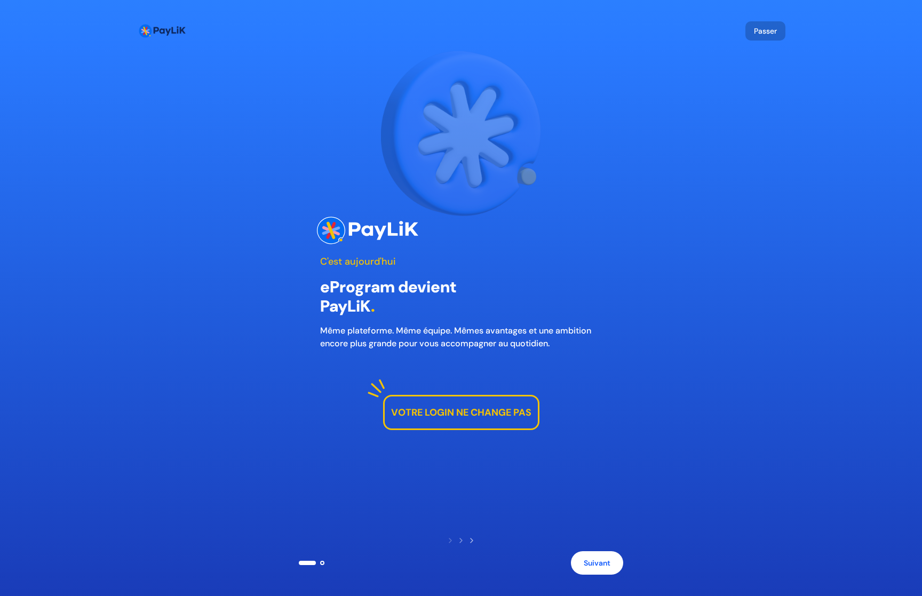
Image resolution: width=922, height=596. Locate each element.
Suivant (597, 563)
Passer (765, 31)
